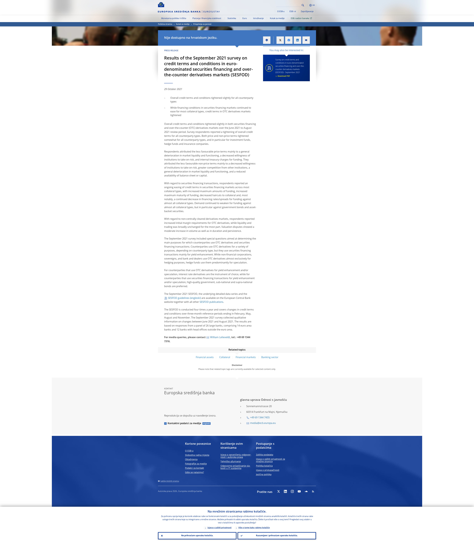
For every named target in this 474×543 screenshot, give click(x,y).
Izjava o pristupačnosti (267, 470)
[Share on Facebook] (289, 40)
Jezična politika (263, 475)
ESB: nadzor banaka (300, 19)
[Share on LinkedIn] (297, 40)
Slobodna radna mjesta (197, 455)
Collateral (224, 357)
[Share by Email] (306, 40)
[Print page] (266, 40)
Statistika (231, 19)
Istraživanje (258, 19)
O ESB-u (281, 12)
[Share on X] (280, 40)
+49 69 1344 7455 (260, 417)
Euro (244, 19)
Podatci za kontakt (194, 468)
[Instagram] (292, 491)
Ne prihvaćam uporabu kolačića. (197, 536)
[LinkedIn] (285, 491)
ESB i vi (292, 12)
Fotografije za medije (196, 464)
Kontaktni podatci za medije (184, 423)
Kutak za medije (277, 19)
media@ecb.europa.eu (263, 423)
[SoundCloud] (306, 491)
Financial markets (246, 357)
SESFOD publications (211, 302)
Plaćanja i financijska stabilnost (206, 19)
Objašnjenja (191, 459)
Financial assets (205, 357)
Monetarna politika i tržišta (173, 19)
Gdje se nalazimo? (194, 472)
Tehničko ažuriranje (230, 462)
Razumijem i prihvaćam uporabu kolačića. (277, 536)
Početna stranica (165, 24)
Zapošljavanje (307, 12)
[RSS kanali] (313, 491)
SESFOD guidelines (178, 298)
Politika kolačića (264, 466)
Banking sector (269, 357)
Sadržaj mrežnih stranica (169, 481)
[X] (278, 491)
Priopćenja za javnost (202, 24)
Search (303, 5)
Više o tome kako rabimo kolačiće (254, 528)
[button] (307, 5)
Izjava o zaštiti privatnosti (219, 528)
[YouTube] (299, 491)
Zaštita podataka (264, 455)
